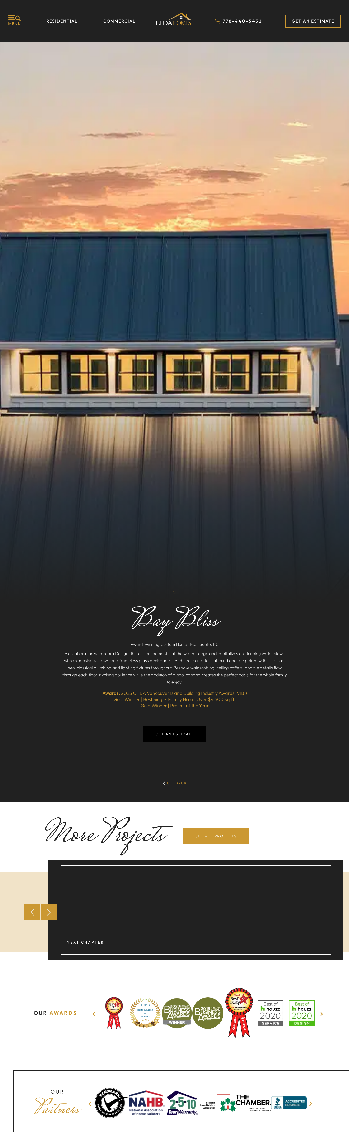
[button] (32, 912)
